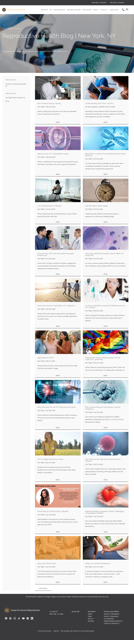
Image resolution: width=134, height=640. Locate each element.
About (96, 9)
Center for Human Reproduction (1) (15, 85)
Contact (104, 9)
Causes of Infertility (111, 623)
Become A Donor (117, 2)
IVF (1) (7, 101)
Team (90, 616)
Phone (74, 608)
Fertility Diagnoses (111, 616)
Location (53, 608)
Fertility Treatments (111, 614)
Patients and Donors (111, 611)
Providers (91, 611)
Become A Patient (99, 2)
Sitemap (56, 631)
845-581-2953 (75, 611)
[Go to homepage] (17, 9)
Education (87, 9)
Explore (90, 608)
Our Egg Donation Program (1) (15, 97)
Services (44, 9)
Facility (90, 619)
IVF (51, 9)
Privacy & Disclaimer (45, 631)
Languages (114, 9)
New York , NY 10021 (56, 614)
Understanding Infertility (113, 621)
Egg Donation (59, 9)
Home (3, 28)
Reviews (91, 621)
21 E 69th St (54, 611)
